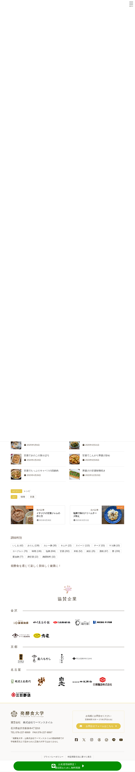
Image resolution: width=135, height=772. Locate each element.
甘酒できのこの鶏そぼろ (36, 455)
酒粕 (103, 551)
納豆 (91, 551)
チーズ (99, 545)
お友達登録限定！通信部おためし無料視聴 (67, 766)
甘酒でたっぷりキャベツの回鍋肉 (41, 470)
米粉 (78, 551)
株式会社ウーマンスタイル (38, 722)
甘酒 (32, 497)
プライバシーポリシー (53, 757)
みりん (33, 545)
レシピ (27, 491)
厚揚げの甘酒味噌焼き (93, 470)
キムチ (66, 545)
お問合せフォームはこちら (99, 726)
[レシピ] (22, 514)
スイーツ (83, 545)
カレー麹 (50, 545)
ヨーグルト (20, 551)
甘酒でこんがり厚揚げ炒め (96, 455)
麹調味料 (48, 557)
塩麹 (50, 551)
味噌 (23, 497)
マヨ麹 (114, 545)
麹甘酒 (32, 557)
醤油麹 (18, 557)
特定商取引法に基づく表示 (79, 757)
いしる (18, 545)
